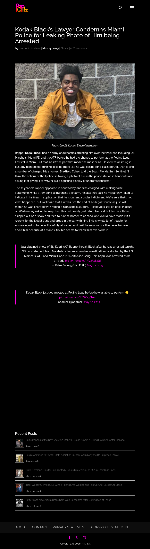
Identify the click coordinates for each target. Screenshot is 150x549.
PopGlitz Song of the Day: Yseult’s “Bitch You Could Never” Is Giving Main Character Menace (75, 440)
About (21, 527)
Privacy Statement (69, 527)
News (64, 48)
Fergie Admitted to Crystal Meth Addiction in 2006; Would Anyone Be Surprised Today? (72, 455)
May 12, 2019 (95, 265)
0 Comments (78, 48)
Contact (40, 527)
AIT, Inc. (86, 543)
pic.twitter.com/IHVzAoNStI (83, 260)
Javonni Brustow (29, 48)
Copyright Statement (110, 527)
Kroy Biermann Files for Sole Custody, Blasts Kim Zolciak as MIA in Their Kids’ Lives (70, 470)
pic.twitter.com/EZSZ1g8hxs (77, 297)
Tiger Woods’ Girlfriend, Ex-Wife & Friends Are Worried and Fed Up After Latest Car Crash (74, 485)
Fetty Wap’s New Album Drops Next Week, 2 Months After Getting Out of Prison (68, 500)
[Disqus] (75, 363)
